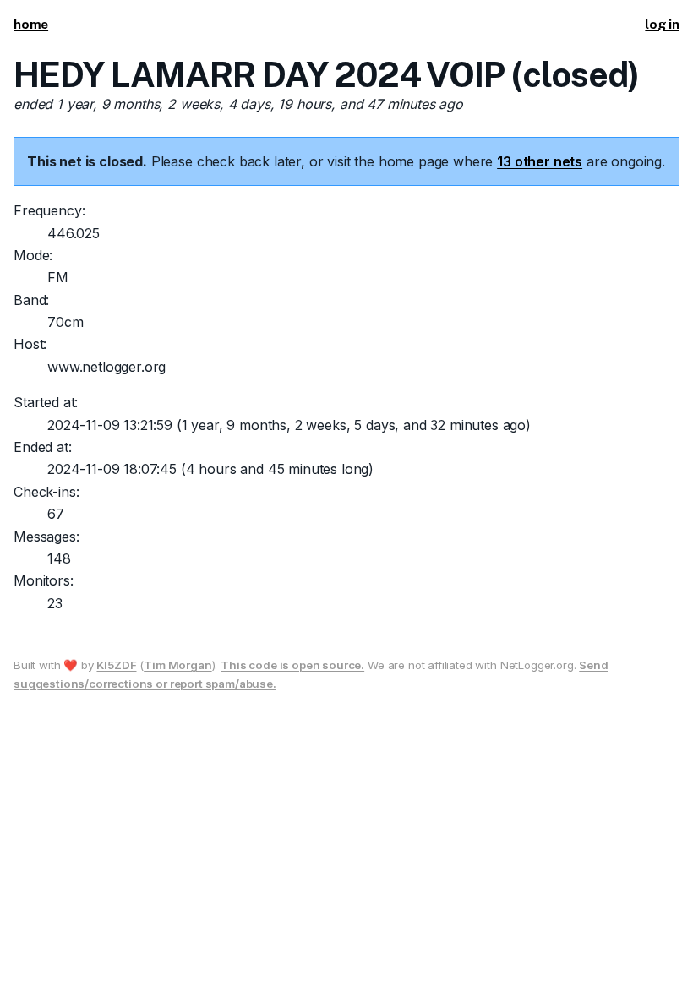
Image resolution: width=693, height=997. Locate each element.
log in (662, 24)
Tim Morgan (177, 665)
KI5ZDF (116, 665)
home (31, 24)
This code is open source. (292, 665)
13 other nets (539, 161)
